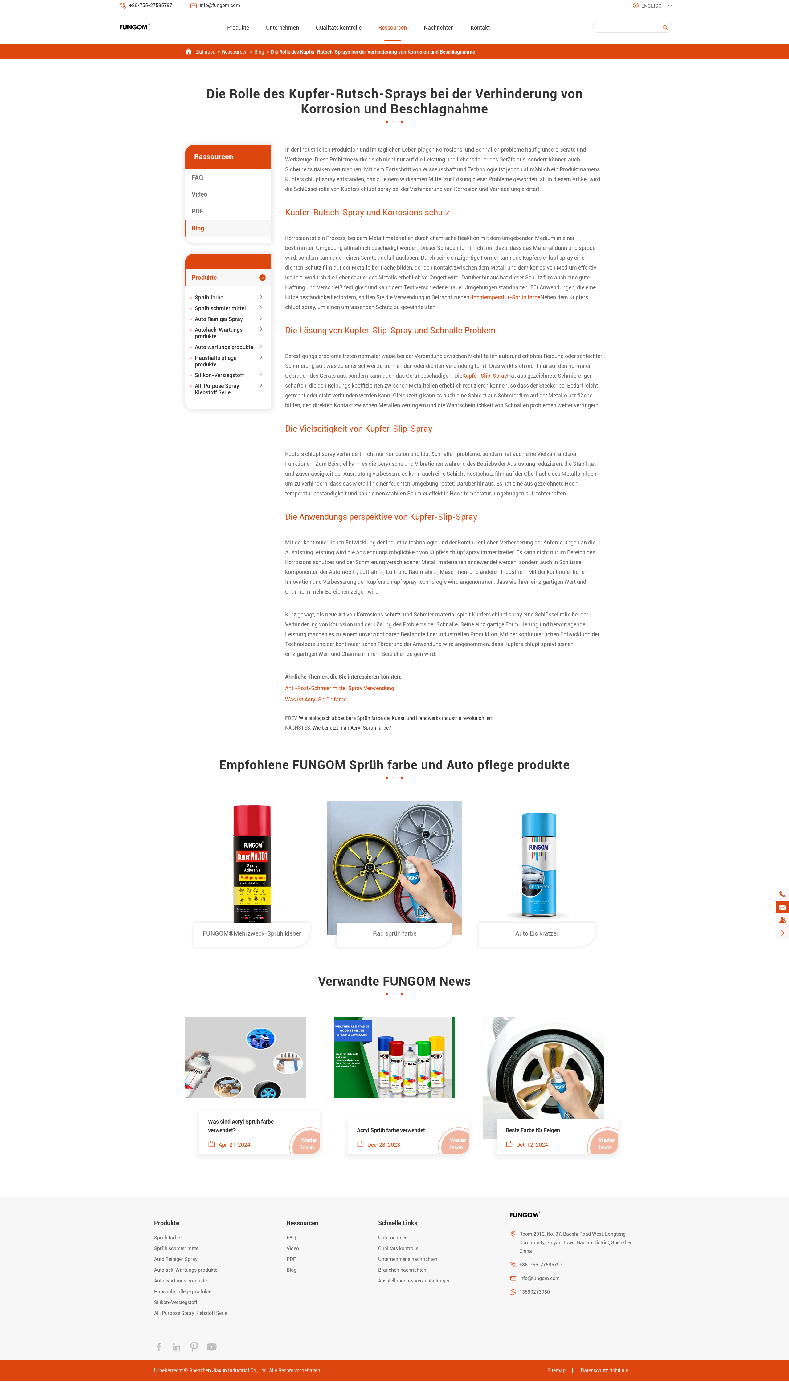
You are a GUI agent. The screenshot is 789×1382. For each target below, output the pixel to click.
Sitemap (556, 1370)
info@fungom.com (220, 5)
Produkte (238, 27)
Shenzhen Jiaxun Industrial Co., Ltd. (228, 1370)
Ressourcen (392, 27)
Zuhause (205, 52)
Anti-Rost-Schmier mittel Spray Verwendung (339, 688)
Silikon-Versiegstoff (219, 375)
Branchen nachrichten (402, 1270)
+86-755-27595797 (150, 5)
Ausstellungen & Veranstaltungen (414, 1281)
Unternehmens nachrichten (407, 1259)
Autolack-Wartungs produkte (219, 333)
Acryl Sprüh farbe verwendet (391, 1130)
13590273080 (534, 1292)
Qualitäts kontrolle (339, 27)
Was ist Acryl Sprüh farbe (315, 699)
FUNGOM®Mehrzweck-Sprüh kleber (252, 933)
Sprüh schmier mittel (220, 308)
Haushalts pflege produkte (215, 361)
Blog (259, 52)
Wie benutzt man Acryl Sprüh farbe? (352, 728)
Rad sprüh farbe (394, 933)
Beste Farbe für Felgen (533, 1130)
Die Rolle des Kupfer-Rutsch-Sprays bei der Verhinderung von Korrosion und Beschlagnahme (373, 52)
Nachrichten (439, 27)
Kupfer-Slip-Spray (484, 375)
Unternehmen (282, 27)
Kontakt (480, 27)
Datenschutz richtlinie (604, 1370)
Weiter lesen (309, 1144)
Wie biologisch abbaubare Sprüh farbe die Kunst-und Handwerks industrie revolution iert (396, 718)
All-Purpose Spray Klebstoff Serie (217, 389)
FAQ (197, 177)
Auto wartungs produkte (224, 347)
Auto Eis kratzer (536, 933)
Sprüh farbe (209, 297)
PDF (197, 211)
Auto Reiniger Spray (219, 319)
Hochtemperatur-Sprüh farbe (504, 297)
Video (199, 194)
